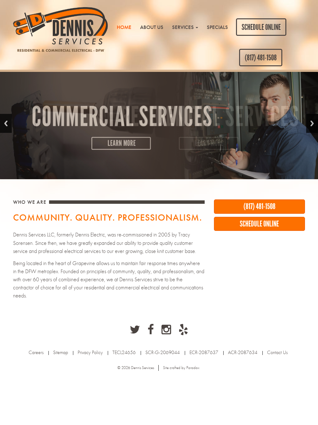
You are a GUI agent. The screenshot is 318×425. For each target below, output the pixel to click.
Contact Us (277, 352)
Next (312, 123)
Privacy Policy (90, 352)
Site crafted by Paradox (181, 367)
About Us (151, 27)
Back (6, 123)
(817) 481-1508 (261, 58)
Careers (36, 352)
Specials (217, 27)
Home (124, 27)
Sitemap (60, 352)
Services (183, 27)
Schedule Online (261, 27)
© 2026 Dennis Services (135, 367)
